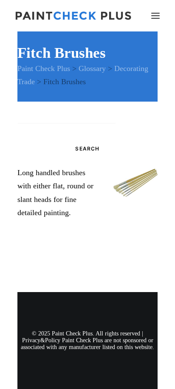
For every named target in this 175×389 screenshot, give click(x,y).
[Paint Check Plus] (73, 15)
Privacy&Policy (41, 340)
